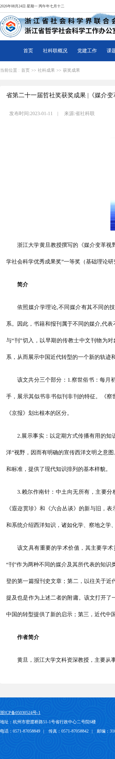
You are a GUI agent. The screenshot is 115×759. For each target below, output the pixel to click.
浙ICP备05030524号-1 (20, 712)
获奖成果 (71, 70)
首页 (28, 50)
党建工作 (87, 50)
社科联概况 (55, 50)
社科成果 (46, 70)
